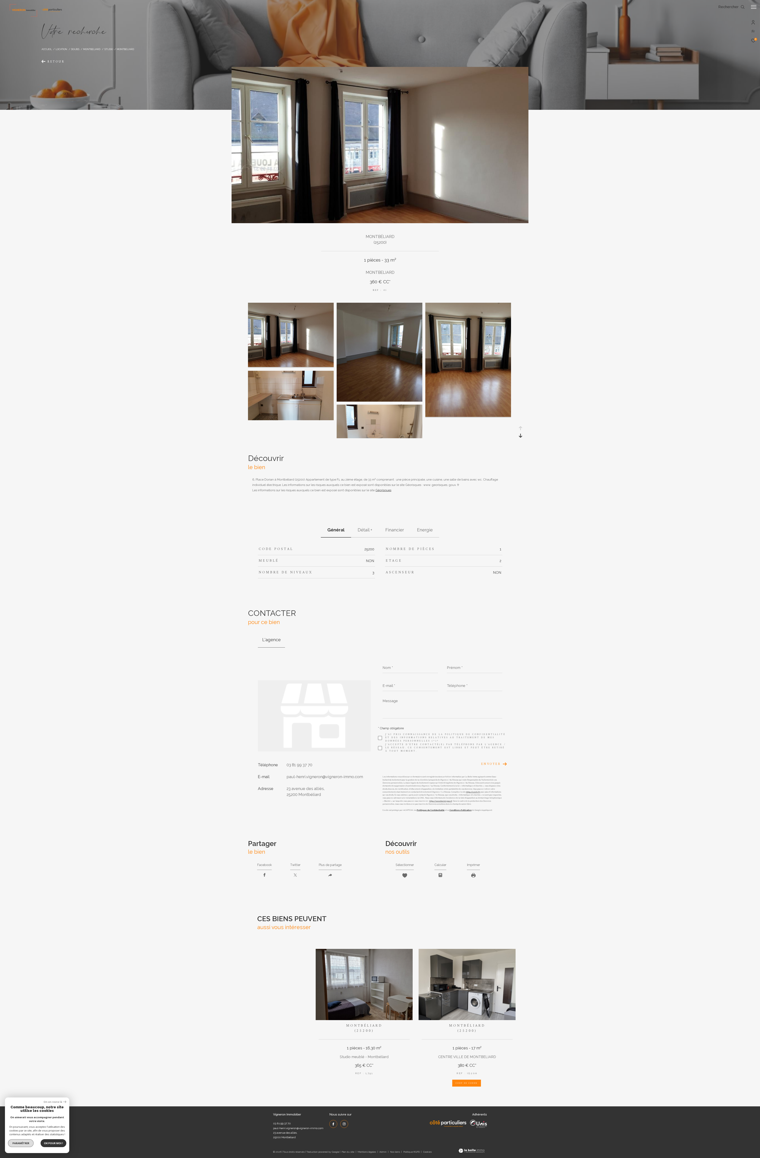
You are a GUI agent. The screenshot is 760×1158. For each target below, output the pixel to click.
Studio (108, 49)
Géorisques (383, 490)
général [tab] (336, 529)
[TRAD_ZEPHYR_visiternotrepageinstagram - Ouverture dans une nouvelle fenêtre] (344, 1124)
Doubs (75, 49)
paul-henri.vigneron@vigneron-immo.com (325, 776)
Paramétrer (20, 1143)
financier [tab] (394, 529)
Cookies (427, 1152)
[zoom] (291, 366)
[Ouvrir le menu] (753, 7)
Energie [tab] (425, 529)
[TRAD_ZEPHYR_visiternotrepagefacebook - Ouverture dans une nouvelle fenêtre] (333, 1124)
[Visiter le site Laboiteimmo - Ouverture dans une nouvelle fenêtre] (471, 1151)
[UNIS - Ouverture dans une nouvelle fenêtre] (478, 1124)
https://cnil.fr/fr (473, 792)
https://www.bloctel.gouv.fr (440, 801)
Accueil (47, 49)
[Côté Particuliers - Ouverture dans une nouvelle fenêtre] (448, 1124)
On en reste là (53, 1101)
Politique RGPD (411, 1151)
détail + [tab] (365, 529)
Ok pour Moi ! (53, 1143)
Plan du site (348, 1151)
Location (61, 49)
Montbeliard (91, 49)
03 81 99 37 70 (299, 765)
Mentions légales (367, 1151)
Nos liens (395, 1151)
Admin (383, 1151)
